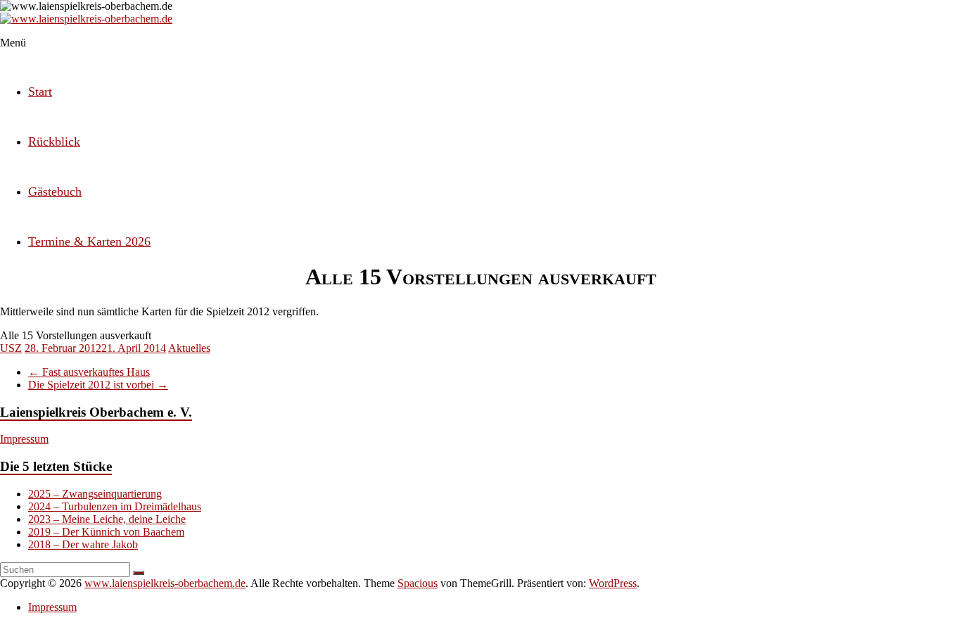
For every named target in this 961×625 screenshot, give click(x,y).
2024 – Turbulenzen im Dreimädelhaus (114, 506)
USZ (11, 348)
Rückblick (54, 141)
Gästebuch (55, 191)
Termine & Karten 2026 (89, 241)
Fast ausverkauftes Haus (89, 372)
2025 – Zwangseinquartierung (95, 494)
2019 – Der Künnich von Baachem (106, 532)
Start (40, 91)
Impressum (24, 439)
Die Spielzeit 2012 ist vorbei (98, 385)
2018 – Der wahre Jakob (83, 544)
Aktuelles (189, 348)
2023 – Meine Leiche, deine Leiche (107, 519)
